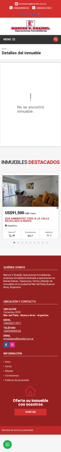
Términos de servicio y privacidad (17, 430)
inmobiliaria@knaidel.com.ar (18, 338)
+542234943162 (21, 7)
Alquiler (9, 371)
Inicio (4, 49)
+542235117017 (44, 7)
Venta (8, 366)
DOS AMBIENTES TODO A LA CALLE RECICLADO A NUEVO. (27, 220)
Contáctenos (12, 375)
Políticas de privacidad (17, 380)
